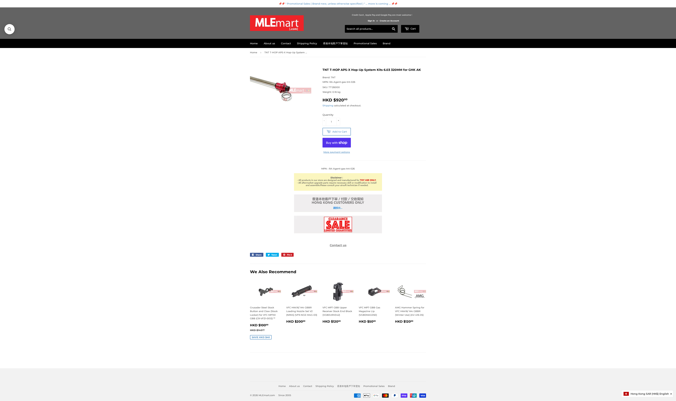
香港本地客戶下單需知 (335, 43)
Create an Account (389, 21)
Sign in (371, 21)
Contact (286, 43)
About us (269, 43)
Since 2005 (284, 395)
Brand (386, 43)
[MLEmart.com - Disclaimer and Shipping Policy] (338, 189)
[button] (647, 393)
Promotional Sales (365, 43)
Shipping (328, 105)
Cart (413, 28)
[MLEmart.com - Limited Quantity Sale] (338, 232)
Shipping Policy (307, 43)
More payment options (336, 152)
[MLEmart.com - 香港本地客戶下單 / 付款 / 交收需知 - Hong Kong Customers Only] (338, 211)
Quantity (328, 114)
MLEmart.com (267, 395)
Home (254, 43)
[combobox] (371, 29)
